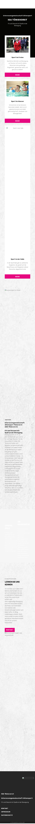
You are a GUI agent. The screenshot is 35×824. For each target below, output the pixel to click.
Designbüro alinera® (18, 822)
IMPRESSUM (5, 812)
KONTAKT (9, 630)
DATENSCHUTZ (7, 815)
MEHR (17, 75)
